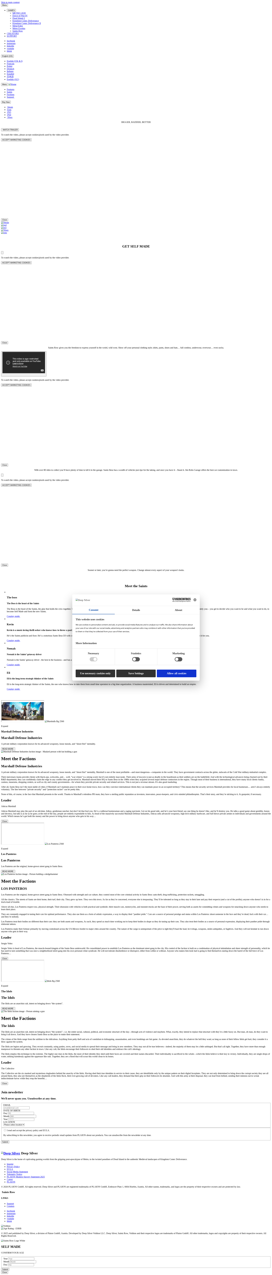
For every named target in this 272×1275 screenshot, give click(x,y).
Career (10, 1179)
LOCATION (9, 1122)
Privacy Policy (13, 1166)
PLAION (11, 1182)
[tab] (136, 761)
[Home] (12, 84)
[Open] (2, 252)
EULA (10, 1169)
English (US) (7, 56)
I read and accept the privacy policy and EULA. (28, 1130)
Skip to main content (10, 2)
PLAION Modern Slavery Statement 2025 (26, 1177)
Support (10, 1203)
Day (5, 1113)
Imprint (10, 1164)
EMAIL (7, 1105)
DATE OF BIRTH (11, 1110)
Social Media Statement (17, 1172)
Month (6, 1116)
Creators (10, 1206)
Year (5, 1119)
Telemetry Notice (14, 1174)
